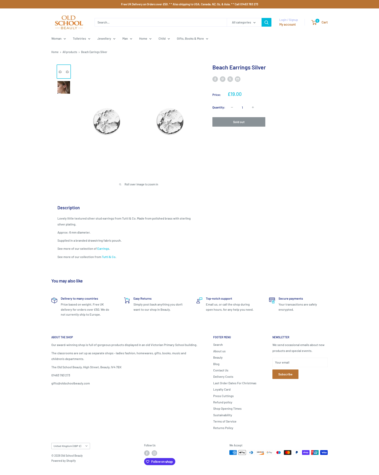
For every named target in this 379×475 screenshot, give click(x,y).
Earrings (103, 248)
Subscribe (285, 374)
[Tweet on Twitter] (230, 79)
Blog (216, 364)
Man (125, 38)
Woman (56, 38)
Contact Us (220, 370)
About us (219, 351)
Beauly (218, 357)
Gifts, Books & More (190, 38)
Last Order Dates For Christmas (234, 383)
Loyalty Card (222, 389)
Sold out (239, 122)
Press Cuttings (223, 396)
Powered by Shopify (63, 460)
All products (70, 52)
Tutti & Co (108, 257)
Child (162, 38)
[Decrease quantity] (232, 107)
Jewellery (104, 38)
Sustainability (222, 415)
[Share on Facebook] (215, 79)
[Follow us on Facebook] (147, 453)
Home (143, 38)
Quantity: (218, 107)
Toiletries (79, 38)
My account (287, 24)
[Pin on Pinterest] (222, 79)
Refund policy (222, 402)
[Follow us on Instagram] (154, 453)
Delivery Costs (223, 376)
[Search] (266, 22)
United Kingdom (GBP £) (67, 446)
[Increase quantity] (253, 107)
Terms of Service (224, 421)
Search (218, 344)
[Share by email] (237, 79)
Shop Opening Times (227, 408)
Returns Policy (223, 428)
